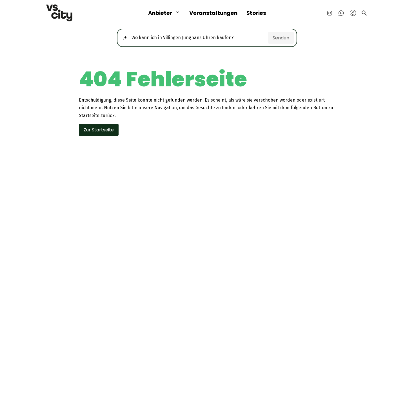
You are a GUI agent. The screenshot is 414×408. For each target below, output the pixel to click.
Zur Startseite (99, 130)
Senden (281, 38)
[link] (76, 13)
